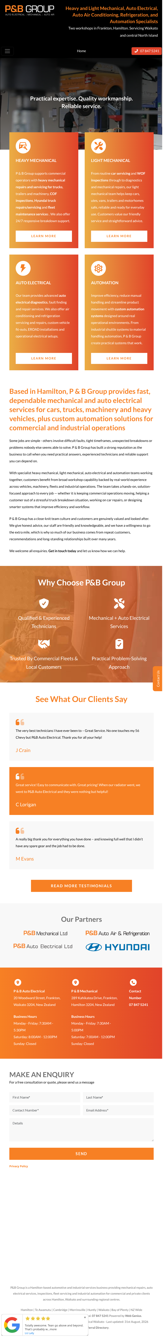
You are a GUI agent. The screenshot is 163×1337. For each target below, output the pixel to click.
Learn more (43, 236)
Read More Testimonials (81, 885)
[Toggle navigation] (7, 51)
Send (81, 1153)
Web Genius (133, 1316)
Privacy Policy (18, 1166)
